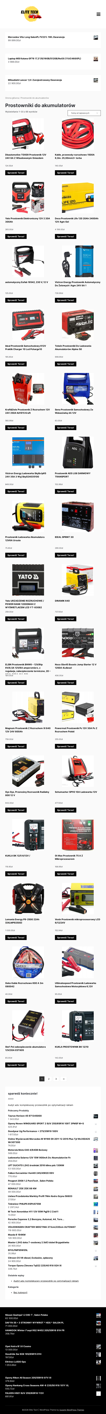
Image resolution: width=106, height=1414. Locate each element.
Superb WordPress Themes (71, 1410)
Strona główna (12, 98)
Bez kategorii (20, 1292)
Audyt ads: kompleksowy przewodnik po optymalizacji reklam (40, 1105)
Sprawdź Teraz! (15, 172)
